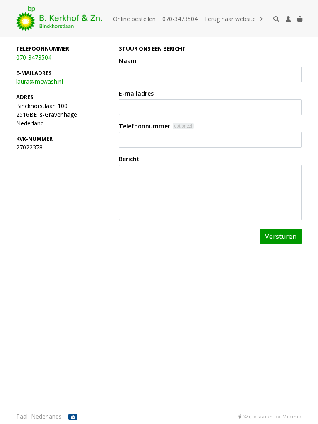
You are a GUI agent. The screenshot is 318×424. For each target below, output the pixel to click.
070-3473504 (180, 19)
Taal (22, 416)
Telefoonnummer (144, 126)
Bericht (129, 159)
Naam (128, 61)
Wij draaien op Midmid (272, 416)
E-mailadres (136, 93)
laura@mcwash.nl (39, 81)
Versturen (280, 236)
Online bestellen (134, 19)
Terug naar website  (233, 19)
